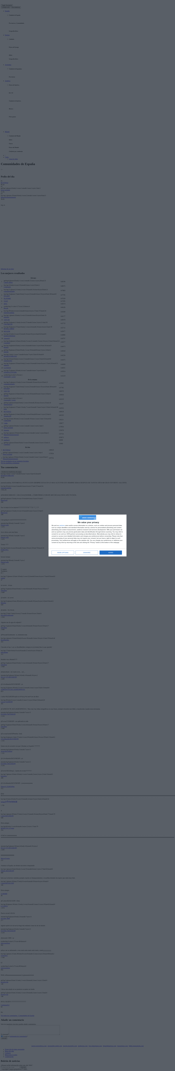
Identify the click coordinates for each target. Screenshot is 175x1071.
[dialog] (87, 535)
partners (62, 525)
